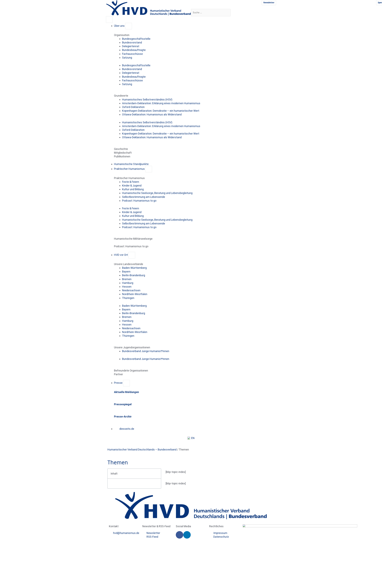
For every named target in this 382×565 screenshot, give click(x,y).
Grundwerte (121, 95)
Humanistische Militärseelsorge (133, 238)
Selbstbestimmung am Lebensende (143, 196)
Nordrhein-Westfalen (134, 294)
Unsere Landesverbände (128, 264)
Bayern (126, 271)
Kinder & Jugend (131, 185)
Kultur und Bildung (133, 189)
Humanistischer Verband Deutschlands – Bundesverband (142, 449)
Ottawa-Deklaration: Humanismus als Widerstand (152, 114)
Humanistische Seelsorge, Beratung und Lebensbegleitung (157, 193)
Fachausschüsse (132, 53)
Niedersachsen (131, 290)
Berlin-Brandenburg (133, 275)
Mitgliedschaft (123, 152)
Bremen (126, 279)
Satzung (127, 57)
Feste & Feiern (130, 181)
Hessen (126, 286)
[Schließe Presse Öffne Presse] (126, 383)
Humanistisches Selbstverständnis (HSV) (147, 99)
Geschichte (121, 149)
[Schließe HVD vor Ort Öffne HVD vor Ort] (131, 255)
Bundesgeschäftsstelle (136, 38)
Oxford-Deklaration (133, 107)
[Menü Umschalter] (109, 19)
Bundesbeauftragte (134, 50)
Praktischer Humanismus (129, 178)
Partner (118, 374)
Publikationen (122, 156)
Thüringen (128, 298)
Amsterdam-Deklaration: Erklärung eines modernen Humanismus (161, 103)
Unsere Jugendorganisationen (132, 347)
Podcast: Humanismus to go (139, 200)
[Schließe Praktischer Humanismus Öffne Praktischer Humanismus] (148, 169)
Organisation (121, 35)
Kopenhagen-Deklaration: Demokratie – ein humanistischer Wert (160, 110)
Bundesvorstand (132, 42)
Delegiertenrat (130, 46)
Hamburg (127, 282)
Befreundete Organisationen (131, 370)
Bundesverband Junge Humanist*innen (145, 351)
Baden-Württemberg (134, 267)
